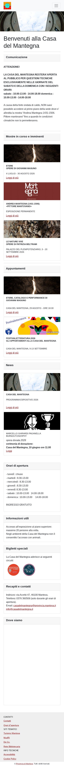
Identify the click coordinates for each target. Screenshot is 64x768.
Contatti (7, 721)
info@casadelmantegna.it (19, 609)
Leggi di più (12, 178)
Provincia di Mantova (24, 764)
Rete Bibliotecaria (12, 746)
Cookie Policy (10, 759)
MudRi (7, 737)
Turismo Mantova (12, 733)
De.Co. (7, 742)
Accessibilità (9, 754)
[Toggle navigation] (56, 6)
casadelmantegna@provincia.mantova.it (34, 605)
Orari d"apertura (11, 725)
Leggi (9, 451)
